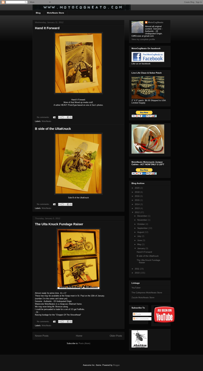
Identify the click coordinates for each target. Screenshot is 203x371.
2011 (137, 269)
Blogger (116, 365)
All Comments (142, 319)
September (142, 228)
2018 (137, 192)
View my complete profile (143, 39)
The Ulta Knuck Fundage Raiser (59, 224)
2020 (137, 188)
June (140, 240)
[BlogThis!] (62, 117)
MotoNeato (46, 121)
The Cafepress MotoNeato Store (147, 292)
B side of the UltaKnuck (53, 129)
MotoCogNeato (155, 22)
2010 (137, 273)
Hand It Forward (47, 28)
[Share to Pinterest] (70, 117)
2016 (137, 196)
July (139, 236)
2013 (137, 208)
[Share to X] (65, 117)
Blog (38, 13)
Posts (138, 314)
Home (79, 336)
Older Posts (116, 336)
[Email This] (59, 117)
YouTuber (136, 287)
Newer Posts (41, 336)
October (141, 224)
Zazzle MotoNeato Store (143, 297)
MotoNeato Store (55, 13)
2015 (137, 200)
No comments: (43, 117)
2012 (137, 212)
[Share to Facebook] (68, 117)
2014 (137, 204)
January (141, 248)
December (142, 216)
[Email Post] (54, 117)
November (142, 220)
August (140, 232)
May (139, 244)
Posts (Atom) (84, 343)
